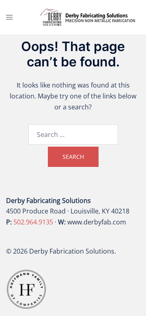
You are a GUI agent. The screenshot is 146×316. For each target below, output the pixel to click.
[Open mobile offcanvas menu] (9, 17)
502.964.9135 (33, 222)
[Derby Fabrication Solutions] (88, 16)
